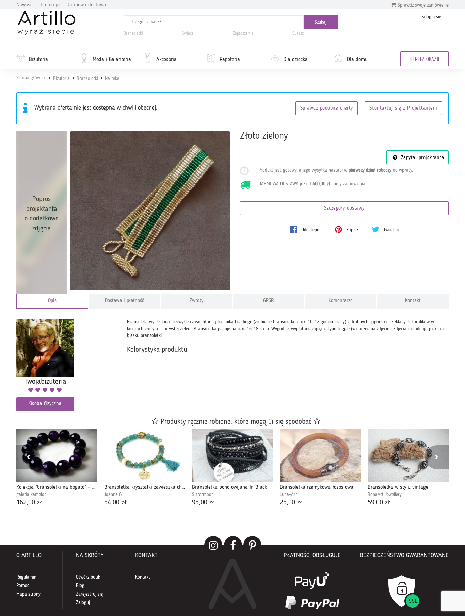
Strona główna (30, 78)
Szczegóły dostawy (344, 208)
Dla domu (357, 59)
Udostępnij (310, 230)
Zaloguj (83, 602)
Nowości (25, 5)
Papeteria (230, 59)
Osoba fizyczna (45, 403)
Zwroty (196, 300)
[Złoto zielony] (150, 211)
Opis (52, 300)
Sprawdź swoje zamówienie (422, 5)
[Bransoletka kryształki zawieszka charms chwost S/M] (144, 455)
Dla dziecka (295, 59)
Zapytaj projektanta (421, 158)
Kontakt (413, 300)
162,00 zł (29, 502)
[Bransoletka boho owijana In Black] (232, 455)
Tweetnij (390, 230)
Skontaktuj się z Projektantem (403, 108)
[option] (56, 468)
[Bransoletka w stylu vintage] (408, 455)
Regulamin (26, 577)
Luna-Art (288, 494)
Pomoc (22, 585)
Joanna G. (113, 494)
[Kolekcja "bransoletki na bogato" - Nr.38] (56, 455)
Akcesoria (166, 59)
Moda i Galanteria (112, 59)
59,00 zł (379, 502)
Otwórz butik (88, 577)
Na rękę (112, 78)
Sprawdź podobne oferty (326, 108)
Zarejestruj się (89, 594)
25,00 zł (291, 502)
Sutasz (298, 33)
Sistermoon (203, 494)
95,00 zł (203, 502)
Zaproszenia (243, 33)
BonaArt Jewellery (385, 494)
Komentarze (340, 300)
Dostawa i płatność (124, 300)
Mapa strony (28, 594)
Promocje (50, 5)
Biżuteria (38, 59)
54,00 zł (115, 502)
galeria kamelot (31, 494)
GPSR (268, 300)
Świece (188, 33)
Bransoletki (133, 33)
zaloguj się (431, 17)
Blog (80, 585)
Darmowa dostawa (86, 5)
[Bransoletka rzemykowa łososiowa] (320, 455)
